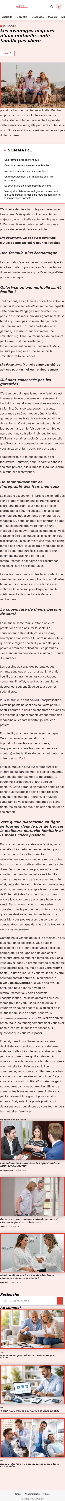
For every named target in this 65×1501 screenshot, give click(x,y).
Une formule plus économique (21, 159)
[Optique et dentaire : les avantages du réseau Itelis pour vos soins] (32, 1437)
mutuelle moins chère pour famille (14, 930)
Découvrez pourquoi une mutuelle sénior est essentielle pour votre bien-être (28, 1221)
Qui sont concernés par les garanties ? (26, 171)
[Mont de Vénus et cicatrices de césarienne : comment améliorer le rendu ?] (32, 1252)
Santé (7, 53)
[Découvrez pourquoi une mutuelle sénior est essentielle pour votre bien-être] (32, 1196)
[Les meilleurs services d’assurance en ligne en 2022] (32, 1384)
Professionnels (6, 1170)
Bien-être (4, 1282)
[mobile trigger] (5, 7)
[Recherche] (52, 7)
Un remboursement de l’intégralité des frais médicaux (29, 178)
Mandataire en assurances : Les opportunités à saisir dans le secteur (30, 1164)
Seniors (3, 1226)
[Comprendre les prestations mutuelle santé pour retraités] (32, 1329)
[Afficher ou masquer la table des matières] (46, 150)
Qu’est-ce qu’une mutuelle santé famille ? (27, 165)
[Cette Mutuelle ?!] (21, 7)
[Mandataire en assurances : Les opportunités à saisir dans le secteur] (32, 1140)
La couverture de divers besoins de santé (27, 185)
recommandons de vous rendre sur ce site (18, 1018)
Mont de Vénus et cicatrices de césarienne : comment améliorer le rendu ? (27, 1277)
